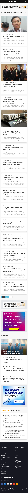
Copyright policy (4, 462)
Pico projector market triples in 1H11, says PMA (13, 208)
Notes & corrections (5, 466)
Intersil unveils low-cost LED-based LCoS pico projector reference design (14, 163)
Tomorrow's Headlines (20, 450)
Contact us (3, 464)
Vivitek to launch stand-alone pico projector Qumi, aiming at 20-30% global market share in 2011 (14, 270)
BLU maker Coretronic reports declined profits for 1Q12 (13, 148)
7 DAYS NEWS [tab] (15, 410)
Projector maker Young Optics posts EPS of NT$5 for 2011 (14, 178)
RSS (16, 457)
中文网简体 (3, 473)
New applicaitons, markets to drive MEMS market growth (12, 85)
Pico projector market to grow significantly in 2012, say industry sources (12, 132)
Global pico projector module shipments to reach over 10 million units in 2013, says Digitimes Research (14, 238)
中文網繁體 (3, 471)
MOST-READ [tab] (6, 410)
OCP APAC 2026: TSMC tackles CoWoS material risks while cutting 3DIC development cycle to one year (14, 432)
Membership (4, 455)
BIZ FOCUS (5, 335)
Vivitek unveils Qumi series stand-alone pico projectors (13, 222)
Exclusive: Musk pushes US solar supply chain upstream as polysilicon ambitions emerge (14, 417)
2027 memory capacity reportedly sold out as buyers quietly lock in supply (15, 421)
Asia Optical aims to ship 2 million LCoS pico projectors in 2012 (13, 193)
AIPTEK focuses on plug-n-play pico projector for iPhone (12, 100)
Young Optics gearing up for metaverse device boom (13, 37)
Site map (3, 468)
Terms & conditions (5, 457)
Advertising (3, 453)
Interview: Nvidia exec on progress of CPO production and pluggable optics (15, 436)
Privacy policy (4, 459)
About (2, 450)
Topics (16, 455)
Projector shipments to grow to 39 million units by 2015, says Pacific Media (14, 285)
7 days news (17, 453)
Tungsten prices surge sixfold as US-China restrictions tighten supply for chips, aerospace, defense (15, 426)
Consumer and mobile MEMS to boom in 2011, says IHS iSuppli (14, 254)
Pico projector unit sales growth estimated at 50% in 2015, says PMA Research (12, 53)
